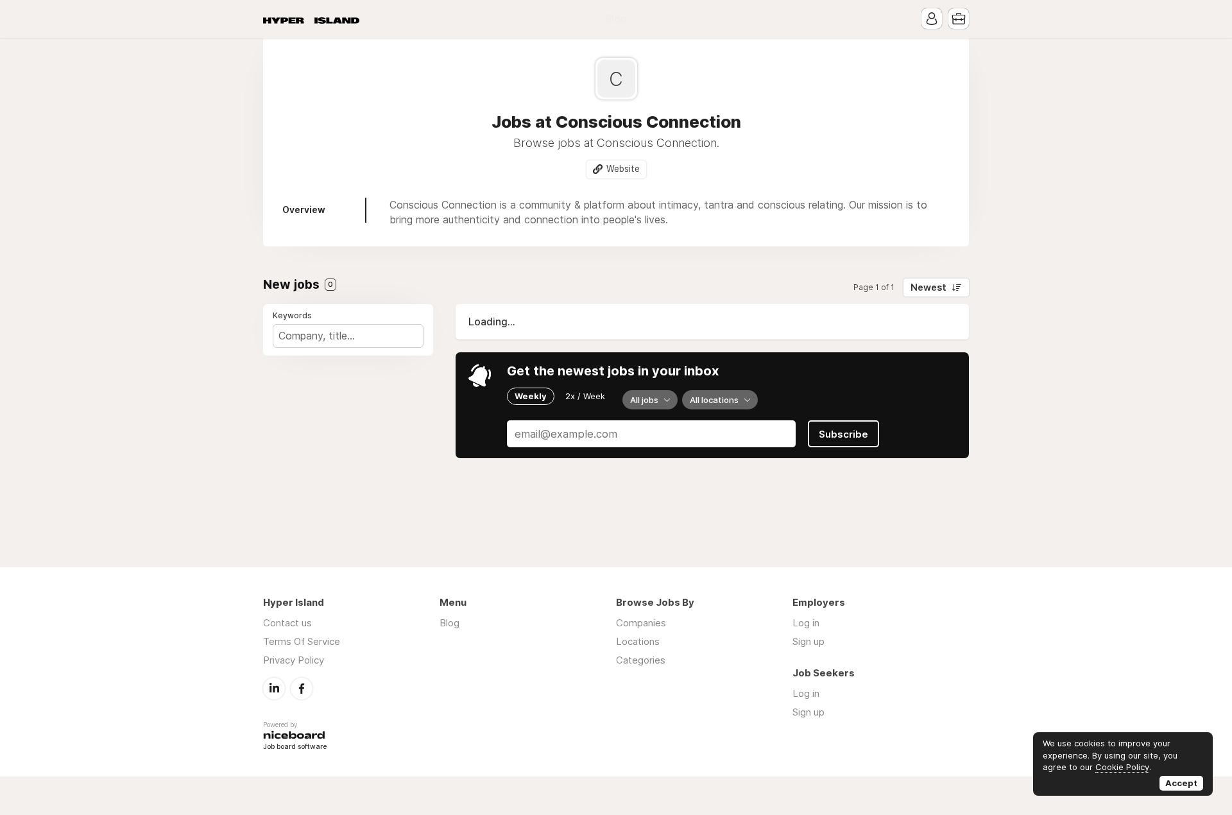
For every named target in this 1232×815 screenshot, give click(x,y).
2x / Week (585, 396)
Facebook (301, 688)
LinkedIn (274, 688)
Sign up (808, 641)
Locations (638, 641)
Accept (1181, 783)
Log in (805, 623)
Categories (640, 660)
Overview (303, 209)
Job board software (295, 747)
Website (623, 169)
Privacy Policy (293, 660)
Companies (641, 623)
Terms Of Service (301, 641)
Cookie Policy (1122, 767)
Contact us (287, 623)
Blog (616, 19)
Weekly (531, 396)
